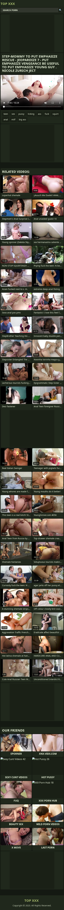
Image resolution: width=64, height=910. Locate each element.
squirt (55, 113)
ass (39, 113)
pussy (21, 113)
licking (31, 113)
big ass (22, 119)
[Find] (60, 10)
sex (13, 113)
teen (6, 113)
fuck (47, 113)
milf (13, 119)
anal (6, 119)
